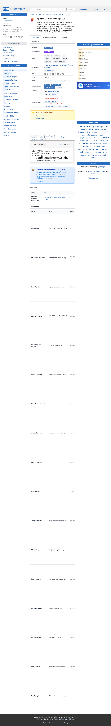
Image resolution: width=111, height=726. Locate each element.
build (90, 129)
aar (81, 126)
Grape (63, 137)
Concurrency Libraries (11, 112)
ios (97, 140)
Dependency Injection (11, 119)
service (94, 152)
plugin (91, 149)
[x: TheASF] (9, 37)
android (87, 126)
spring (101, 152)
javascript (104, 140)
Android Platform (10, 132)
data (88, 135)
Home (32, 14)
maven (105, 143)
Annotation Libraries (11, 100)
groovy (89, 140)
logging (99, 143)
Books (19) (36, 41)
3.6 (63, 18)
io (94, 140)
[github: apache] (3, 37)
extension (89, 138)
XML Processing (9, 122)
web (105, 155)
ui (101, 155)
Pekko (103, 171)
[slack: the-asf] (19, 37)
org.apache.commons (43, 14)
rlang (107, 149)
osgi (103, 146)
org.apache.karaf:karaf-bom (46, 174)
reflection (57, 56)
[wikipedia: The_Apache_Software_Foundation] (14, 37)
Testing (6, 73)
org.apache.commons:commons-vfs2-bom (51, 172)
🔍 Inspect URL (49, 70)
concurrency (56, 58)
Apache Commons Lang (48, 18)
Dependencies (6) (50, 37)
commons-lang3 (58, 14)
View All (66, 81)
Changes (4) (65, 37)
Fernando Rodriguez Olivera (64, 719)
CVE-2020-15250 (63, 106)
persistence (82, 149)
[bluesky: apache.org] (22, 37)
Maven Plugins (9, 70)
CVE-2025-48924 (50, 101)
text (64, 56)
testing (91, 155)
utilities (47, 58)
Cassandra (93, 173)
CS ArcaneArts (49, 87)
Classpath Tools (8, 50)
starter (84, 155)
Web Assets (8, 106)
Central (47, 85)
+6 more (59, 87)
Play (93, 171)
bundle (81, 132)
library (92, 143)
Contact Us (53, 723)
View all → (39, 181)
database (95, 135)
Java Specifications (11, 93)
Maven (33, 137)
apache (65, 58)
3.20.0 (45, 115)
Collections (7, 58)
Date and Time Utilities (11, 61)
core (55, 61)
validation (62, 61)
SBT (47, 137)
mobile (85, 146)
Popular (95, 9)
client (88, 132)
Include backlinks (67, 144)
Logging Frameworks (11, 86)
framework (98, 138)
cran (84, 135)
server (87, 152)
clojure (95, 132)
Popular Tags (94, 122)
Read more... (93, 178)
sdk (82, 152)
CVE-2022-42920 (50, 106)
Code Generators (10, 129)
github (106, 138)
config (106, 132)
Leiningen (34, 139)
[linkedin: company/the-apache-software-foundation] (11, 37)
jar (58, 81)
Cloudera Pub (56, 85)
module (93, 146)
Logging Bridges (9, 116)
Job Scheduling (8, 55)
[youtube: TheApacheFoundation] (16, 37)
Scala (90, 171)
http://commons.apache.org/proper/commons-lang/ (58, 66)
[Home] (14, 10)
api (102, 126)
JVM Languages (9, 83)
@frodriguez (102, 167)
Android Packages (10, 77)
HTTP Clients (8, 109)
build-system (100, 129)
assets (84, 129)
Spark (98, 171)
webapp (94, 158)
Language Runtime (10, 80)
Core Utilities (7, 47)
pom (48, 81)
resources (99, 149)
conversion (48, 56)
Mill (52, 137)
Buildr (42, 139)
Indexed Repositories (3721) (93, 45)
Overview (35, 37)
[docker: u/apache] (6, 37)
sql (106, 152)
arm (106, 126)
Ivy (57, 137)
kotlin (86, 143)
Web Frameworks (10, 126)
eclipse (102, 135)
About (106, 9)
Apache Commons (9, 21)
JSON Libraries (9, 90)
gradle (82, 140)
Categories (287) (14, 66)
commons (48, 61)
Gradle (40, 137)
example (81, 138)
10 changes (40, 118)
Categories (83, 9)
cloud (101, 132)
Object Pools (7, 53)
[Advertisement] (55, 2)
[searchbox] (47, 9)
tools (97, 155)
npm (99, 146)
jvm (80, 143)
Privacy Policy (63, 723)
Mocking (7, 103)
